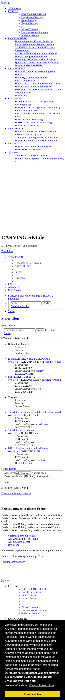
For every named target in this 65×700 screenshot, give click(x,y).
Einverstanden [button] (32, 694)
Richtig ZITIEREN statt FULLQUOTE (29, 358)
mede (15, 451)
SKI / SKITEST (16, 68)
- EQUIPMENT (27, 125)
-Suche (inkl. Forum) (31, 155)
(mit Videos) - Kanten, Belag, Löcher (38, 109)
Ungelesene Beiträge (32, 592)
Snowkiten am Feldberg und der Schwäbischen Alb (35, 412)
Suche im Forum (30, 35)
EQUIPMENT (16, 98)
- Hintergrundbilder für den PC (37, 137)
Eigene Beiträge (29, 598)
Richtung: (30, 476)
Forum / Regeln (52, 361)
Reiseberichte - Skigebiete (28, 134)
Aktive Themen (29, 607)
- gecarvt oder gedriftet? (37, 62)
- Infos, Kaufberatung (33, 122)
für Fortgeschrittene (34, 44)
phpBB (18, 550)
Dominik (40, 460)
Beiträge (32, 17)
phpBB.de (37, 556)
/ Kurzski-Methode (33, 41)
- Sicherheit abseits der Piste (35, 59)
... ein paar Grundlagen (31, 56)
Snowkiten (10, 318)
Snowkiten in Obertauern (21, 430)
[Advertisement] (32, 198)
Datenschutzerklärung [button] (42, 685)
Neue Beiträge (28, 595)
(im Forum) (27, 149)
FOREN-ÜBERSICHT (33, 14)
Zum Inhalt (7, 251)
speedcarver (42, 424)
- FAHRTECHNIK (29, 65)
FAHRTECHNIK (17, 38)
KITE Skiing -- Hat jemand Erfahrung (28, 448)
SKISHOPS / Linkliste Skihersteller (33, 146)
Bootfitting (29, 119)
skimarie (40, 370)
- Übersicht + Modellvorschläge (37, 83)
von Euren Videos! (36, 53)
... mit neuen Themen (31, 77)
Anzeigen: (10, 473)
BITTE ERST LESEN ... (21, 376)
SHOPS (12, 143)
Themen (29, 29)
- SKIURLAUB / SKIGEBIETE (36, 140)
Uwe (15, 361)
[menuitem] (28, 263)
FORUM (13, 11)
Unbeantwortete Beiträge (34, 610)
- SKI (21, 95)
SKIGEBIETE (16, 128)
